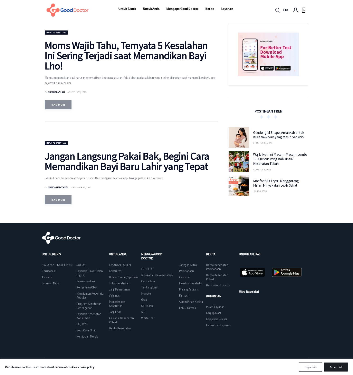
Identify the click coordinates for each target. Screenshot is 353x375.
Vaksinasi (114, 295)
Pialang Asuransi (189, 289)
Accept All (336, 367)
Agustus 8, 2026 (262, 169)
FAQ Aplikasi (213, 313)
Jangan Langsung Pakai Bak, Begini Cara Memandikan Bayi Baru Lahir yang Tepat (127, 161)
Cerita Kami (148, 281)
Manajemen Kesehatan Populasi (90, 296)
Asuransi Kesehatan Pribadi (121, 320)
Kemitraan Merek (87, 336)
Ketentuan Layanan (218, 325)
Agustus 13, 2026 (262, 142)
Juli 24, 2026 (260, 191)
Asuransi (47, 277)
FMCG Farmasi (188, 308)
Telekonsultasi (85, 281)
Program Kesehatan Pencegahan (88, 306)
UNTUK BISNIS (51, 254)
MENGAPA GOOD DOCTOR (151, 256)
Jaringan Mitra (50, 283)
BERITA (210, 254)
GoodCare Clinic (86, 330)
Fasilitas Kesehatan (191, 283)
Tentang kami (149, 287)
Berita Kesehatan (120, 328)
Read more (58, 104)
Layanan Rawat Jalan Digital (89, 273)
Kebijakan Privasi (216, 319)
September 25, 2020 (80, 187)
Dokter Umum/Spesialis (123, 277)
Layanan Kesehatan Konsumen (88, 316)
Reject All (310, 367)
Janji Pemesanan (119, 289)
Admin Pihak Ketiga (191, 302)
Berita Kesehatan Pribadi (217, 277)
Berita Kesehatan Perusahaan (217, 267)
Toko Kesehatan (119, 283)
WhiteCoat (148, 318)
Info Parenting (56, 32)
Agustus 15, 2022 (76, 92)
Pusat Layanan (215, 307)
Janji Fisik (115, 312)
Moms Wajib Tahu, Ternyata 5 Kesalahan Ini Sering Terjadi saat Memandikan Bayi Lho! (126, 55)
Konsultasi (115, 271)
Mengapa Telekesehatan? (157, 275)
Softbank (147, 306)
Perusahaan (49, 271)
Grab (144, 300)
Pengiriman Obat (86, 287)
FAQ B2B (81, 324)
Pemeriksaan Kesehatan (117, 304)
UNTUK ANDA (117, 254)
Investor (146, 293)
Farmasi (183, 295)
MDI (143, 312)
